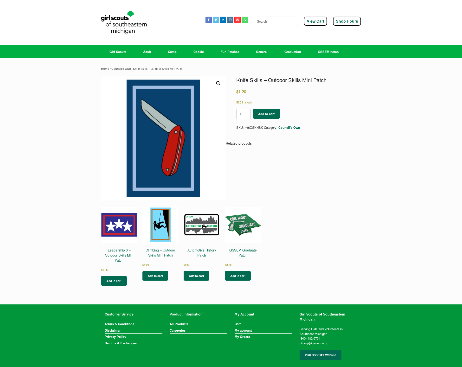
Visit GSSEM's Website (320, 355)
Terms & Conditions (119, 324)
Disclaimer (113, 330)
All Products (179, 324)
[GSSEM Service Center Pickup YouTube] (237, 20)
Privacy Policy (115, 336)
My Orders (242, 336)
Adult (147, 51)
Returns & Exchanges (121, 343)
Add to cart (266, 113)
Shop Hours (347, 21)
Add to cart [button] (114, 281)
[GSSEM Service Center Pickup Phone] (245, 20)
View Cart (315, 21)
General (262, 51)
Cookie (198, 51)
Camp (172, 51)
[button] (218, 83)
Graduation (292, 51)
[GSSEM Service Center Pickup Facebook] (208, 20)
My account (243, 330)
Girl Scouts (117, 51)
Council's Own (121, 69)
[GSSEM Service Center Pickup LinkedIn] (223, 20)
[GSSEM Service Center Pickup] (124, 22)
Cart (238, 324)
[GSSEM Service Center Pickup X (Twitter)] (216, 20)
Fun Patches (230, 51)
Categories (178, 330)
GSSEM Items (328, 51)
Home (105, 69)
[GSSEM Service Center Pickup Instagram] (230, 20)
